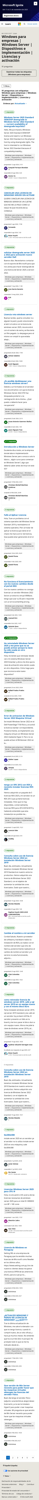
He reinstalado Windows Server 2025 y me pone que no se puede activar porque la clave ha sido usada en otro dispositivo (19, 647)
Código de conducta (23, 1494)
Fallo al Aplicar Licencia (15, 515)
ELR (9, 297)
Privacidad (5, 1487)
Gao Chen (11, 1229)
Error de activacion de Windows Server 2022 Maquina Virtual (19, 716)
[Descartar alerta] (35, 3)
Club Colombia (13, 974)
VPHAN (11, 768)
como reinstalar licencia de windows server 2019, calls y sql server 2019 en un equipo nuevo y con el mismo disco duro (19, 1003)
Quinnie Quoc (13, 626)
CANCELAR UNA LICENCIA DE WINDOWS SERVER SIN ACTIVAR (19, 194)
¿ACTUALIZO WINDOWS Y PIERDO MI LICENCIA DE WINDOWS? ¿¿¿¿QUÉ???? (16, 1317)
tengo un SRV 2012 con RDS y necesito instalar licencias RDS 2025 (18, 787)
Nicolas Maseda (14, 904)
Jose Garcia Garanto (15, 289)
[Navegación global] (2, 24)
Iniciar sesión (32, 24)
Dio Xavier (12, 1172)
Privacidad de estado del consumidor (15, 1491)
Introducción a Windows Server (19, 446)
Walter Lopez (13, 759)
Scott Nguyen (13, 364)
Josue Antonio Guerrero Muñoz (20, 421)
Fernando (11, 227)
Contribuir (30, 1484)
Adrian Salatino (14, 356)
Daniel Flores (13, 556)
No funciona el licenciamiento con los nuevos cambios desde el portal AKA (18, 583)
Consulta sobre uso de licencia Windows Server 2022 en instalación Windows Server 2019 (18, 859)
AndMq (11, 839)
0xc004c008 (9, 1135)
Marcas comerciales (9, 1497)
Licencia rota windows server (18, 314)
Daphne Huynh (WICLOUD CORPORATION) (18, 913)
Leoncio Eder (13, 830)
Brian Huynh (13, 235)
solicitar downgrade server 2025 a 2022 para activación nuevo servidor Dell (19, 254)
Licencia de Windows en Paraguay (15, 1248)
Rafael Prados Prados (16, 690)
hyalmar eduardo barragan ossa (20, 1045)
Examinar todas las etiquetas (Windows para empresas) (19, 73)
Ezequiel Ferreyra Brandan (18, 168)
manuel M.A (12, 618)
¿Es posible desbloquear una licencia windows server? (17, 382)
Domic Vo (11, 176)
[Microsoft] (19, 24)
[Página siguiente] (33, 1458)
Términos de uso (8, 1494)
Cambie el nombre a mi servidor (19, 933)
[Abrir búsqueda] (24, 24)
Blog (21, 1484)
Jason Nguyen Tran (15, 430)
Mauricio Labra (14, 1220)
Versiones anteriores (9, 1484)
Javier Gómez (13, 1164)
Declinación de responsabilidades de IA (16, 1481)
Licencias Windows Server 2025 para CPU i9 (19, 1190)
